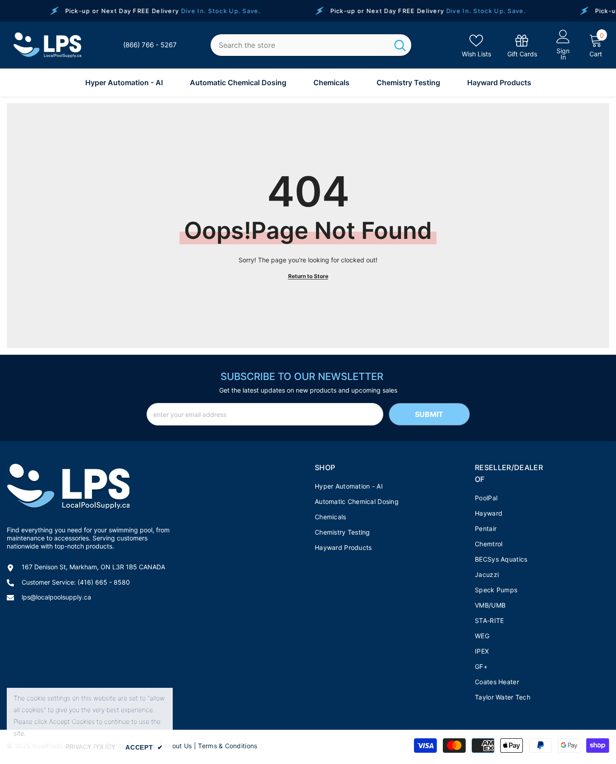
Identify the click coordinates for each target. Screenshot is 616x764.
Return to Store (308, 276)
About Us (178, 746)
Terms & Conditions (227, 746)
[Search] (311, 45)
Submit (429, 414)
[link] (522, 45)
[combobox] (299, 45)
